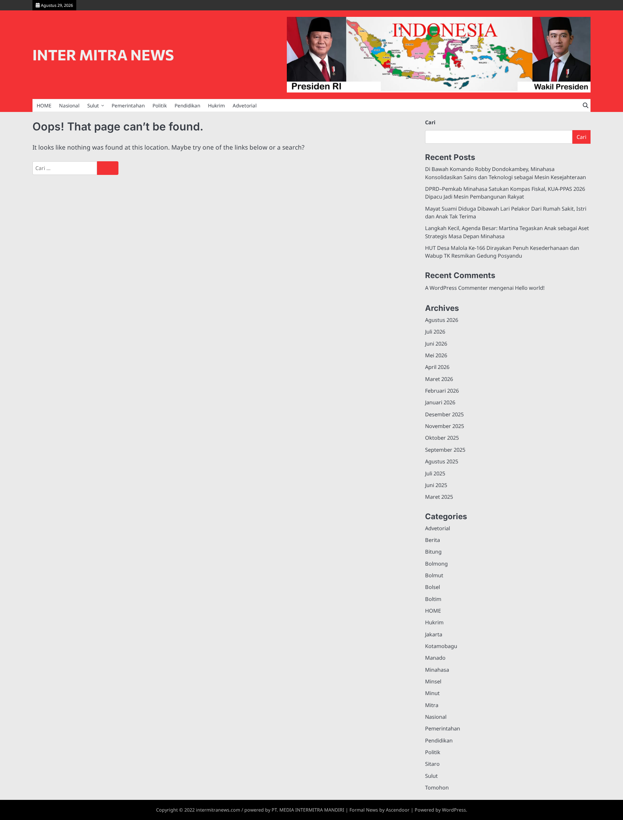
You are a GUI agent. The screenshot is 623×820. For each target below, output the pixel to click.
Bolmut (434, 575)
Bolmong (436, 563)
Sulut (93, 105)
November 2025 (444, 426)
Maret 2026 (439, 379)
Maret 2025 (439, 496)
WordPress (454, 810)
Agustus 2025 (441, 461)
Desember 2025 (444, 414)
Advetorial (245, 105)
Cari (430, 122)
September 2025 (445, 449)
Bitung (433, 551)
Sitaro (432, 763)
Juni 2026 (436, 343)
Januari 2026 (440, 402)
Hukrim (216, 105)
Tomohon (437, 787)
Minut (432, 693)
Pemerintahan (128, 105)
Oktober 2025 (442, 437)
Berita (432, 540)
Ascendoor (397, 810)
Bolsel (432, 587)
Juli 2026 (435, 331)
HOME (44, 105)
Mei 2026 (436, 355)
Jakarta (433, 634)
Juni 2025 (436, 485)
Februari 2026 (442, 390)
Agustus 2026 (441, 320)
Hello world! (529, 287)
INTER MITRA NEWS (103, 54)
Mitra (431, 705)
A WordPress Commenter (456, 287)
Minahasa (437, 669)
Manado (435, 657)
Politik (160, 105)
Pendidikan (187, 105)
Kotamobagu (441, 646)
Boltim (433, 599)
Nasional (69, 105)
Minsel (433, 681)
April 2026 (437, 367)
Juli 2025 (435, 473)
